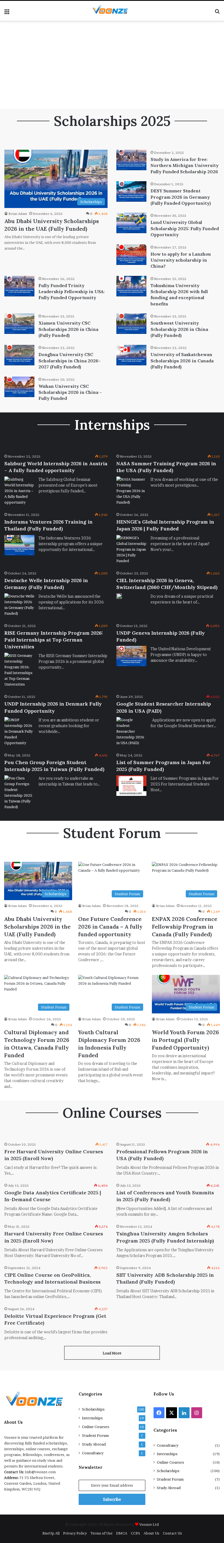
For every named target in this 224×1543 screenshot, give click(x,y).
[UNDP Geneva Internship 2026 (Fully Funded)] (131, 656)
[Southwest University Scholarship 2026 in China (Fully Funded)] (131, 323)
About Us (151, 1533)
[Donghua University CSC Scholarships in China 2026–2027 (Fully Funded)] (19, 355)
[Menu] (7, 13)
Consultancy (93, 1453)
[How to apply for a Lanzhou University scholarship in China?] (131, 254)
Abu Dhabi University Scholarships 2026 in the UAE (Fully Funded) (37, 926)
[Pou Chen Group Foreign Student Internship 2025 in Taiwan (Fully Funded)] (19, 792)
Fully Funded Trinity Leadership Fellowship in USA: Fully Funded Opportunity (72, 291)
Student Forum (95, 1435)
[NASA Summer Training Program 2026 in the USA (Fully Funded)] (131, 490)
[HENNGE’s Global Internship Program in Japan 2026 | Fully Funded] (131, 549)
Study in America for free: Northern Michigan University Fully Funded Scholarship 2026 (185, 165)
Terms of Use (101, 1533)
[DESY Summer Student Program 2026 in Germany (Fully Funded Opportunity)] (131, 191)
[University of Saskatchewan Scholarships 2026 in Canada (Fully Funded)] (131, 355)
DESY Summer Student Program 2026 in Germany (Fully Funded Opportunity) (181, 197)
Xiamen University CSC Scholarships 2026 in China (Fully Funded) (68, 329)
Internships (92, 1418)
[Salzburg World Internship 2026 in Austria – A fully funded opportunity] (19, 490)
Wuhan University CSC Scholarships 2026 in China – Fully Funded (70, 392)
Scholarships (93, 1409)
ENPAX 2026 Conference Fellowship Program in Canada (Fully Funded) (184, 926)
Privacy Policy (75, 1533)
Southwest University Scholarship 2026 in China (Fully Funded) (179, 329)
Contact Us (172, 1533)
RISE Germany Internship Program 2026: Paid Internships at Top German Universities (53, 640)
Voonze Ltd (149, 1524)
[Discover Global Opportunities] (112, 11)
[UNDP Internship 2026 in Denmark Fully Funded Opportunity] (19, 731)
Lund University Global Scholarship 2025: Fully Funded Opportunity (185, 228)
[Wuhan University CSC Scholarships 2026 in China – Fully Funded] (19, 387)
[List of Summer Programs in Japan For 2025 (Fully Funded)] (131, 785)
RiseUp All (51, 1533)
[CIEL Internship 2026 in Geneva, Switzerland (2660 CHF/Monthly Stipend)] (119, 596)
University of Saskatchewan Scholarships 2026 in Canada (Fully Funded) (182, 360)
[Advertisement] (112, 65)
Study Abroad (94, 1444)
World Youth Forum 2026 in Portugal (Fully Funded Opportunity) (185, 1040)
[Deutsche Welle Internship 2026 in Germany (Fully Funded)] (19, 604)
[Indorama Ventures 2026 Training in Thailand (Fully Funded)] (19, 545)
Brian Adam (17, 214)
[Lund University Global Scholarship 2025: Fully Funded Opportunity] (131, 223)
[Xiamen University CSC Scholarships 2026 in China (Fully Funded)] (19, 323)
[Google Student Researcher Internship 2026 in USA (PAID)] (131, 731)
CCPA (135, 1533)
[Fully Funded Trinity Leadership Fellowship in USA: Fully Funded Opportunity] (19, 286)
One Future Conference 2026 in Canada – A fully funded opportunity (110, 926)
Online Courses (95, 1426)
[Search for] (217, 13)
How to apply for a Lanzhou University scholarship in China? (181, 260)
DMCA (121, 1533)
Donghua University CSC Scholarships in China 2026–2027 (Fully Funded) (70, 360)
